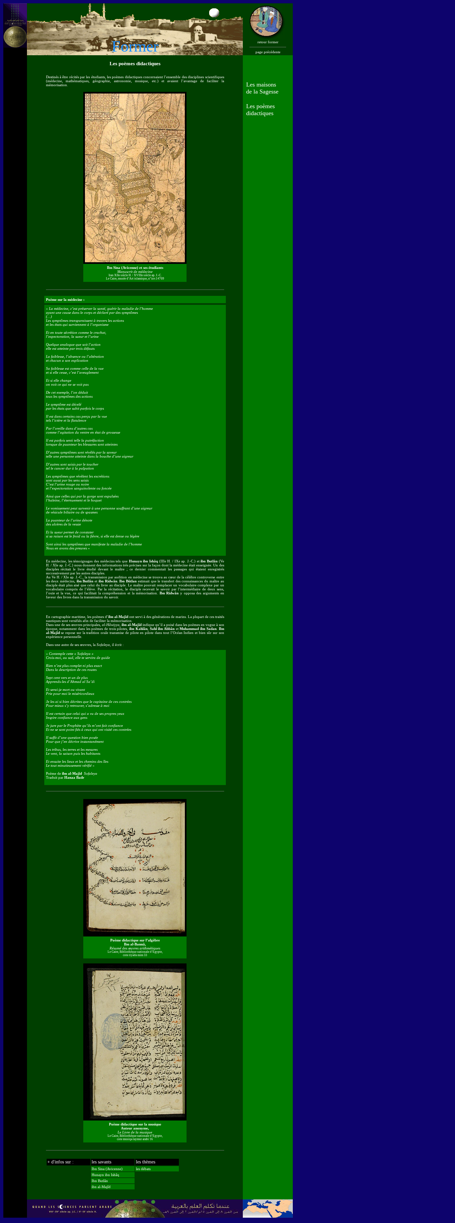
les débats (143, 1169)
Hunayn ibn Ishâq (105, 1175)
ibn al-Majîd (101, 1187)
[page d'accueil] (15, 24)
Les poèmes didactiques (260, 109)
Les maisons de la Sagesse (262, 88)
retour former (267, 42)
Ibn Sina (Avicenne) (107, 1169)
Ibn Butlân (100, 1181)
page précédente (267, 52)
